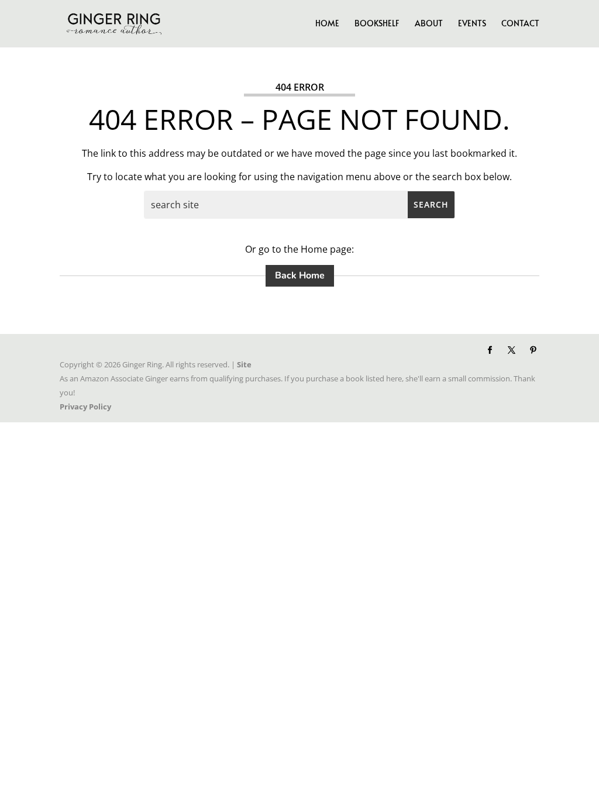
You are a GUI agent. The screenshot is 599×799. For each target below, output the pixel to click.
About (429, 24)
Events (472, 24)
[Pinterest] (533, 350)
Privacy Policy (85, 406)
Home (327, 24)
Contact (520, 24)
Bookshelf (377, 24)
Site (244, 364)
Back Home (300, 275)
